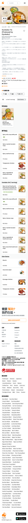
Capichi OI (4, 346)
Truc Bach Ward (17, 466)
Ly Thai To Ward (6, 428)
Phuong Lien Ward (16, 455)
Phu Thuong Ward (20, 453)
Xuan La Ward (18, 475)
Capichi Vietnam (6, 343)
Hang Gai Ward (17, 417)
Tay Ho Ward (5, 500)
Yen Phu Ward (6, 480)
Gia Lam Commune (16, 507)
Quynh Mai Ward (6, 462)
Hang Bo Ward (6, 414)
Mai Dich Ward (16, 428)
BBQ (14, 392)
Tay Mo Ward (16, 462)
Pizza (18, 392)
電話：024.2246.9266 (8, 363)
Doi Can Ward (5, 408)
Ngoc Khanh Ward (7, 441)
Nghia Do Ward (6, 437)
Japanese (4, 75)
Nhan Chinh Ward (7, 448)
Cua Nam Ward (16, 484)
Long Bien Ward (6, 496)
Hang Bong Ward (16, 414)
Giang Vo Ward (16, 410)
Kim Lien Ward (6, 421)
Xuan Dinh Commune (7, 475)
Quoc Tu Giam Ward (17, 459)
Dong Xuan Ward (15, 408)
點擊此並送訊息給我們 (14, 320)
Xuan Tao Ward (6, 477)
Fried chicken (5, 390)
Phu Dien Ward (16, 498)
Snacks (23, 392)
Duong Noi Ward (6, 405)
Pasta (3, 387)
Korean (16, 385)
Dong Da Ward (6, 486)
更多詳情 (5, 86)
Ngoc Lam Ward (18, 441)
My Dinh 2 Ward (6, 435)
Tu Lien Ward (15, 471)
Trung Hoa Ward (6, 468)
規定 (15, 343)
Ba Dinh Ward (5, 482)
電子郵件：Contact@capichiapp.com (13, 365)
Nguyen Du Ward (6, 444)
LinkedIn (16, 332)
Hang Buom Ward (6, 417)
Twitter (16, 337)
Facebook (17, 330)
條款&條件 (16, 346)
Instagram (16, 335)
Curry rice (22, 385)
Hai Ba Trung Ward (7, 491)
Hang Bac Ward (16, 412)
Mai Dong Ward (6, 430)
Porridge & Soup (6, 392)
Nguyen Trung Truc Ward (8, 446)
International (20, 390)
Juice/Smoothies (6, 383)
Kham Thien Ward (18, 419)
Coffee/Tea (5, 385)
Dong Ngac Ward (16, 486)
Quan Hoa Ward (6, 457)
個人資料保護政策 (18, 353)
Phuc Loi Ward (6, 455)
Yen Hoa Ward (16, 477)
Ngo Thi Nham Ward (7, 439)
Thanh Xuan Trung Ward (8, 464)
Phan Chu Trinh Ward (7, 453)
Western (9, 387)
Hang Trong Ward (6, 419)
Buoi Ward (5, 399)
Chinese (12, 378)
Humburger (5, 378)
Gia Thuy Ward (6, 410)
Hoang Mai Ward (6, 493)
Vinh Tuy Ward (16, 473)
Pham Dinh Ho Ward (18, 450)
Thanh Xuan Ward (7, 502)
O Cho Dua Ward (6, 450)
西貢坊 (9, 26)
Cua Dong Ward (15, 401)
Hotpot (13, 390)
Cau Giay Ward (6, 484)
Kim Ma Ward (15, 421)
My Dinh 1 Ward (15, 432)
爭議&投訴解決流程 (19, 348)
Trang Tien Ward (6, 466)
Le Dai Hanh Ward (16, 423)
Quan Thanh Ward (17, 457)
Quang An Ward (6, 459)
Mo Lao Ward (5, 432)
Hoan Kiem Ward (18, 491)
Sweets (15, 381)
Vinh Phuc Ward (6, 473)
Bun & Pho (16, 387)
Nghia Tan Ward (16, 437)
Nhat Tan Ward (17, 448)
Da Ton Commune (17, 405)
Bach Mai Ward (15, 482)
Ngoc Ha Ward (18, 439)
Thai (21, 387)
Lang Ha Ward (6, 423)
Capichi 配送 (4, 26)
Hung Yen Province (16, 480)
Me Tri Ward (15, 430)
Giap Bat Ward (6, 412)
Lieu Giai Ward (6, 426)
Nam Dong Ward (16, 435)
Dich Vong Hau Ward (17, 403)
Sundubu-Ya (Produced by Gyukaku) (19, 26)
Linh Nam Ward (16, 426)
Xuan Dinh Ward (16, 504)
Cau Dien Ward (13, 399)
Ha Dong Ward (15, 489)
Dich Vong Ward (6, 403)
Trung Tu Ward (6, 471)
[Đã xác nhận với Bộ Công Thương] (14, 370)
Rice (11, 385)
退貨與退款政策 (18, 350)
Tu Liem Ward (17, 502)
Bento (3, 381)
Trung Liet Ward (17, 468)
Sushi (14, 383)
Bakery (19, 383)
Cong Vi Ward (5, 401)
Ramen (9, 381)
